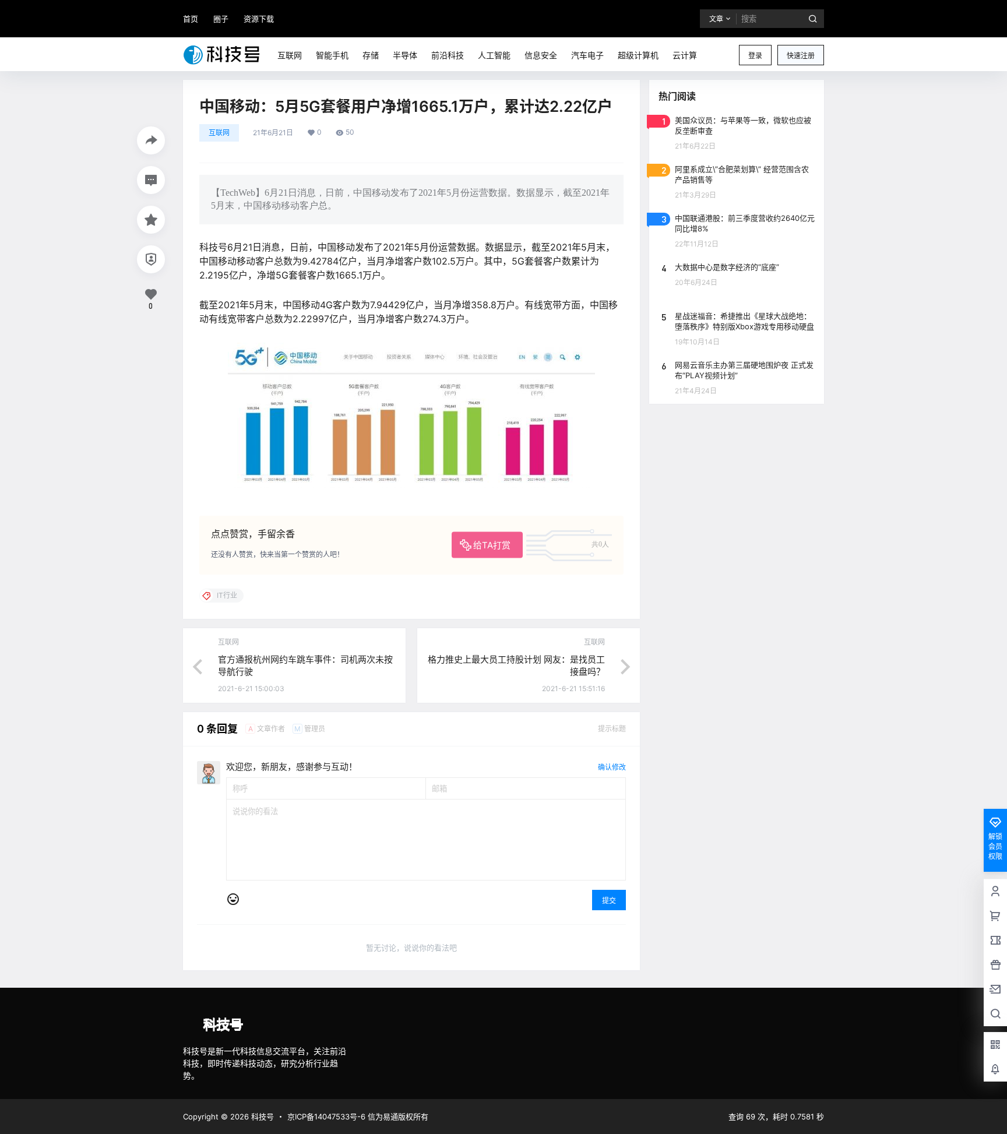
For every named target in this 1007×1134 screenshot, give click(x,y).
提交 (609, 900)
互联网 (219, 132)
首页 (190, 18)
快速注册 (801, 55)
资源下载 (259, 18)
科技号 (261, 1116)
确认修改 (612, 767)
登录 (755, 55)
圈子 (220, 18)
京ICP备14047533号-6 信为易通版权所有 (357, 1116)
